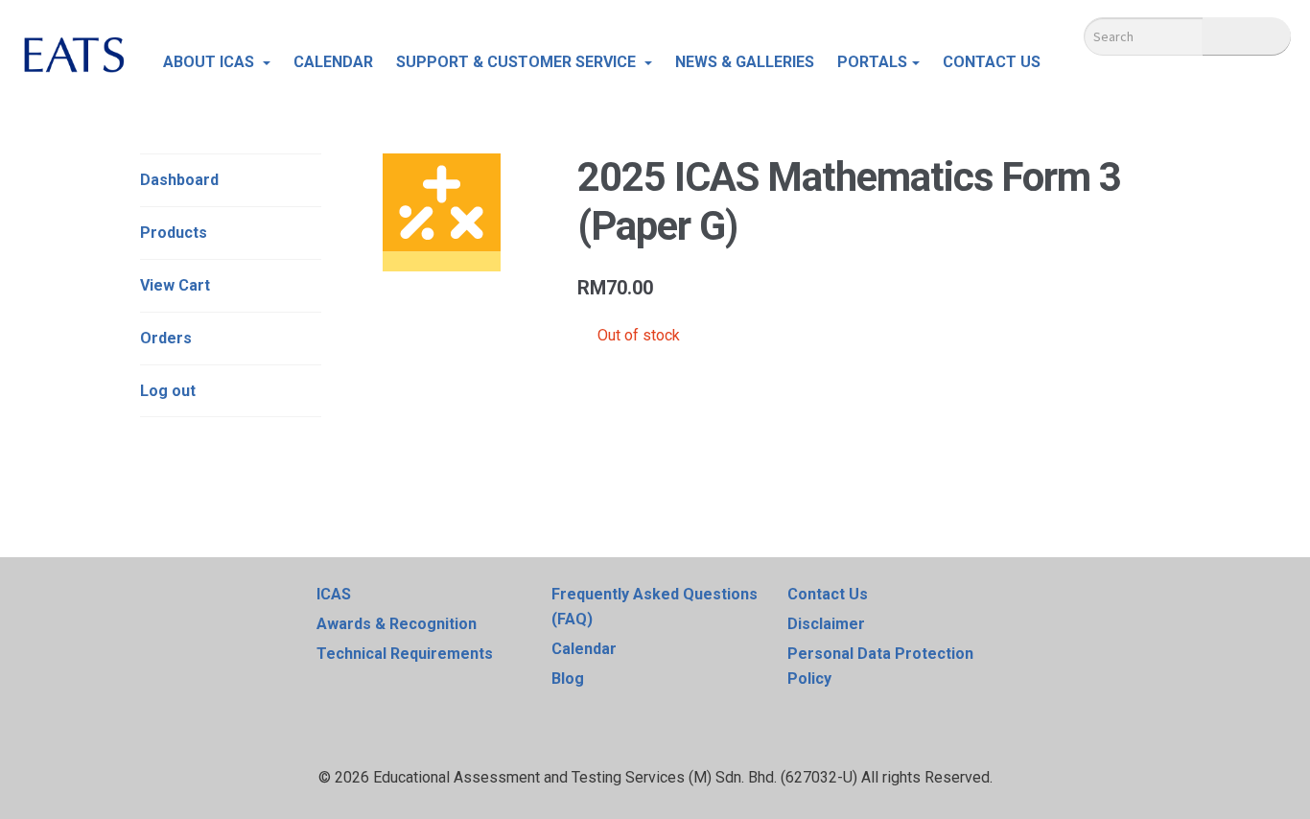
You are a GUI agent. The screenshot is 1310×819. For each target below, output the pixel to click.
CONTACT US (992, 62)
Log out (168, 391)
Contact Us (827, 594)
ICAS (333, 594)
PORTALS (872, 62)
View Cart (175, 285)
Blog (567, 678)
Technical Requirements (404, 653)
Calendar (584, 649)
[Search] (1247, 36)
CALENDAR (333, 62)
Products (173, 232)
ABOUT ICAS (210, 62)
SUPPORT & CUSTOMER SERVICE (518, 62)
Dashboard (179, 180)
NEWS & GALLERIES (744, 62)
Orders (166, 338)
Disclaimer (826, 624)
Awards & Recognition (396, 624)
